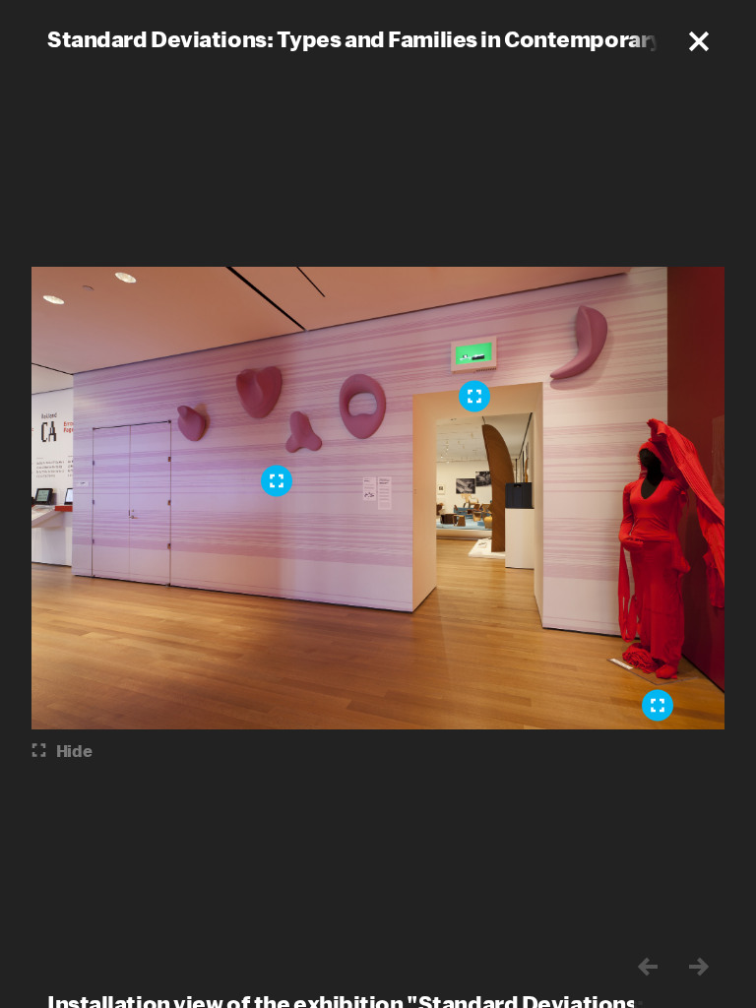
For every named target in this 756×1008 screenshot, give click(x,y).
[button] (699, 41)
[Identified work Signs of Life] (474, 396)
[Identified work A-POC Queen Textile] (657, 705)
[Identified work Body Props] (276, 481)
